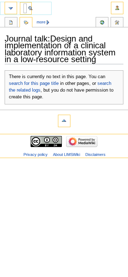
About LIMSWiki (66, 154)
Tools (117, 23)
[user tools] (117, 8)
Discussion (26, 23)
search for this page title (34, 83)
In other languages (102, 23)
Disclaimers (95, 154)
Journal (11, 23)
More (41, 22)
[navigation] (11, 8)
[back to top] (64, 121)
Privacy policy (35, 154)
